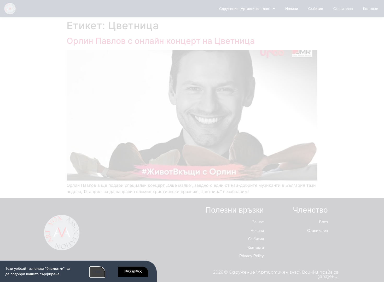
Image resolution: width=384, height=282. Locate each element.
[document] (192, 141)
